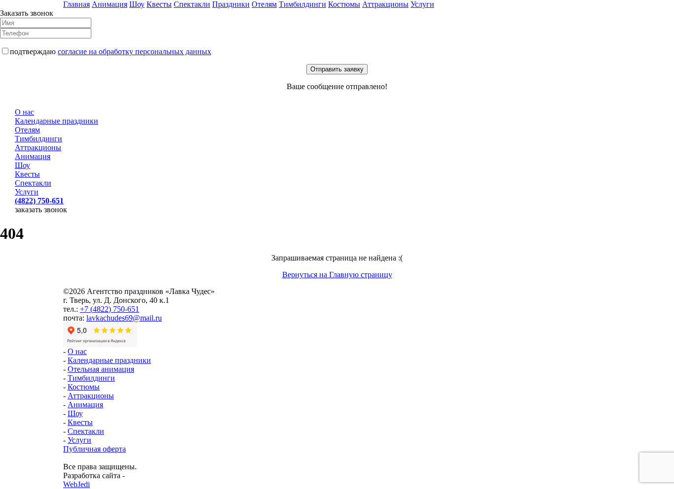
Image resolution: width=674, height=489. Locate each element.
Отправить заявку (337, 69)
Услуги (422, 4)
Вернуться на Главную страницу (337, 274)
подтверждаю (110, 51)
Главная (76, 4)
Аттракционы (385, 4)
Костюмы (344, 4)
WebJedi (76, 484)
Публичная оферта (94, 449)
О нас (24, 112)
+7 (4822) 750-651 (109, 309)
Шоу (137, 4)
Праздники (231, 4)
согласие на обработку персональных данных (134, 51)
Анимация (109, 4)
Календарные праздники (56, 121)
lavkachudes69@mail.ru (124, 318)
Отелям (264, 4)
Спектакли (192, 4)
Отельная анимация (101, 369)
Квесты (159, 4)
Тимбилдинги (302, 4)
